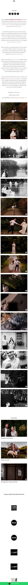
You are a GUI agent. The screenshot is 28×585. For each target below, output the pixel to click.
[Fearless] (14, 507)
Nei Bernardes (16, 92)
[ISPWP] (14, 579)
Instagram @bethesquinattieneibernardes (14, 494)
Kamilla (24, 19)
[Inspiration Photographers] (14, 522)
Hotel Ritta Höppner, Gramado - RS (18, 97)
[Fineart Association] (14, 552)
